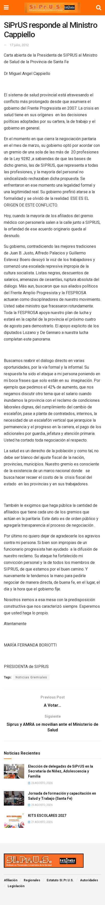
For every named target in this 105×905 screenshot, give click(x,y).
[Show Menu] (6, 7)
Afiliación (10, 880)
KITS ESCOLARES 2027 (47, 815)
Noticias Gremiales (31, 677)
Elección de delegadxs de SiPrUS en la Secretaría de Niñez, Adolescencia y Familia (60, 771)
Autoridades (89, 880)
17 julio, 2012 (19, 45)
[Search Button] (98, 7)
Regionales (32, 880)
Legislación (16, 886)
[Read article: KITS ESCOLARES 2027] (14, 820)
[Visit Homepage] (52, 8)
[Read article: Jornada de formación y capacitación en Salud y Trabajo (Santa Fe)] (14, 798)
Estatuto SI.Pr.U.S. (60, 880)
